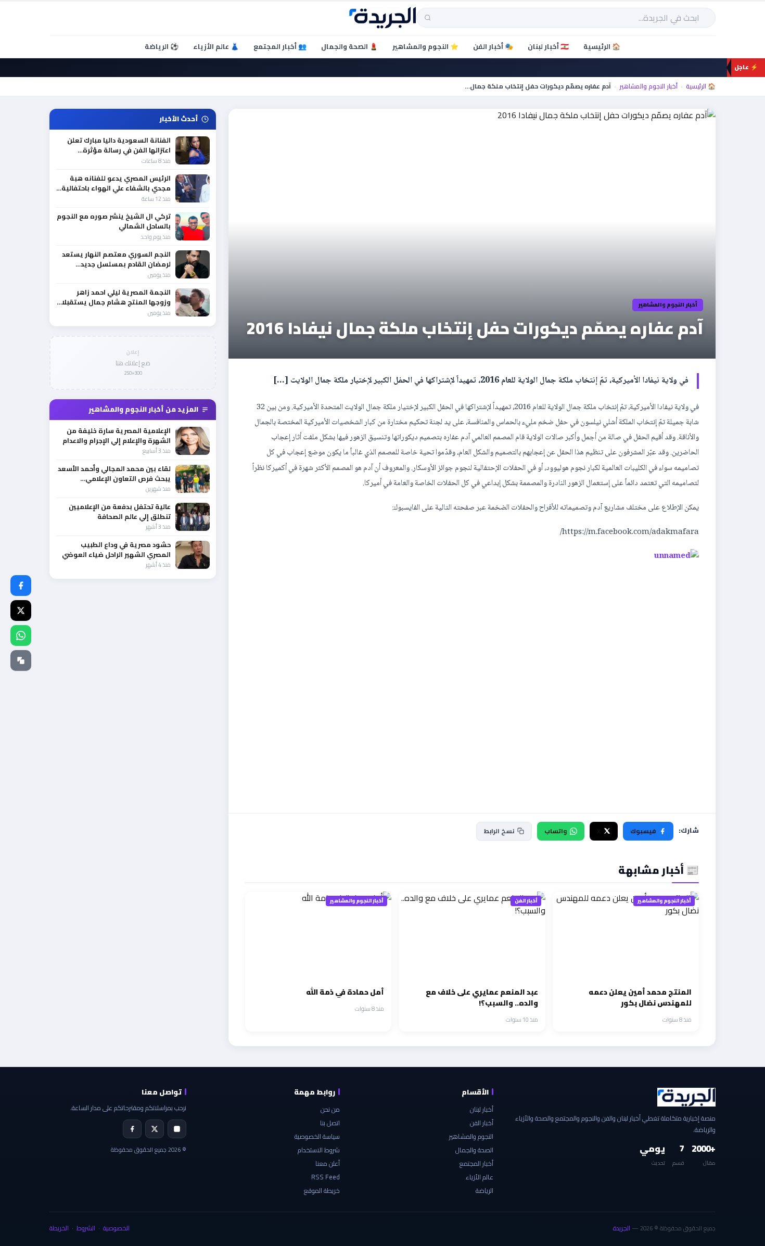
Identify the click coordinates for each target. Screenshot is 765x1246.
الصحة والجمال (474, 1150)
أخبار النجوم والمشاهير (648, 86)
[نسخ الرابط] (20, 660)
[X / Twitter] (20, 610)
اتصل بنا (330, 1123)
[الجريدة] (383, 18)
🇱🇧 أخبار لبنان (548, 46)
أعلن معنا (327, 1163)
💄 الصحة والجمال (349, 46)
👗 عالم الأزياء (216, 46)
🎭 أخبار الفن (493, 46)
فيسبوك (643, 831)
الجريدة (621, 1228)
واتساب (555, 831)
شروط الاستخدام (319, 1150)
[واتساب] (20, 635)
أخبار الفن (481, 1123)
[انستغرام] (177, 1129)
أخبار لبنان (481, 1109)
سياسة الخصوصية (317, 1136)
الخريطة (59, 1228)
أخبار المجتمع (476, 1163)
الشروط (85, 1228)
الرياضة (484, 1191)
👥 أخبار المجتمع (280, 46)
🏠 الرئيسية (601, 46)
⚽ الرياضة (161, 46)
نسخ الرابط (499, 831)
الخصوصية (116, 1228)
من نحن (330, 1109)
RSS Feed (325, 1177)
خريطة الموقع (322, 1191)
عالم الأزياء (479, 1177)
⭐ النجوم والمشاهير (425, 46)
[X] (154, 1129)
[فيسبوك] (20, 585)
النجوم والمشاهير (471, 1136)
